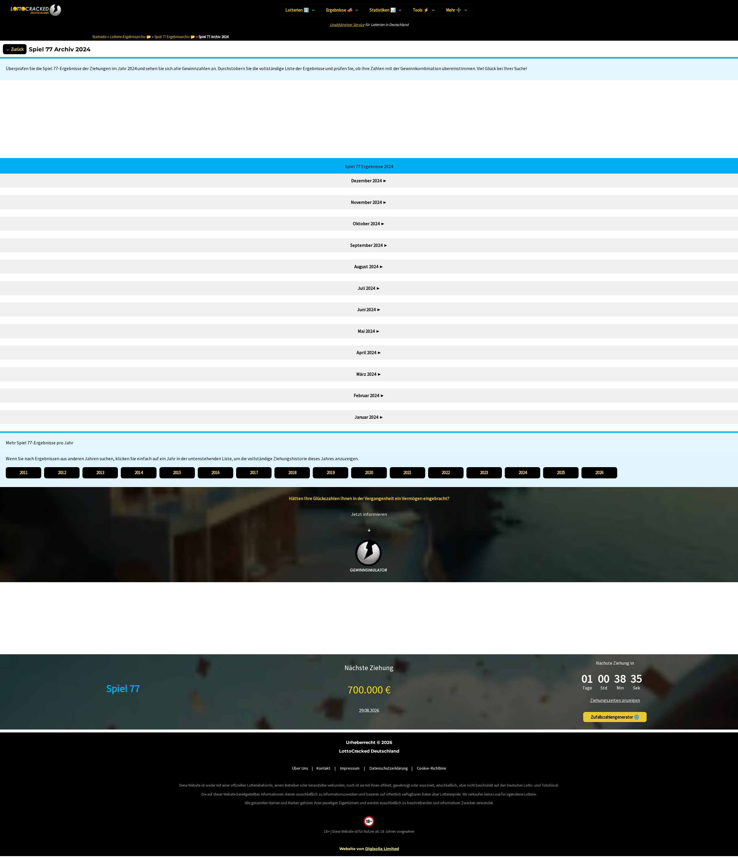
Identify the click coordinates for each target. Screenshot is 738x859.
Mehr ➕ (454, 10)
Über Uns (300, 768)
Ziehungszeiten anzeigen (615, 700)
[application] (312, 10)
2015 (177, 472)
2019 (331, 472)
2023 (484, 472)
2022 (446, 472)
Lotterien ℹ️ (297, 10)
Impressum (349, 768)
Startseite (99, 36)
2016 (215, 472)
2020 (369, 472)
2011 (24, 472)
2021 (407, 472)
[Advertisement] (369, 119)
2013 (100, 472)
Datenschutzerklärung (388, 768)
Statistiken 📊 (383, 10)
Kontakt (323, 768)
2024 (523, 472)
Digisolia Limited (382, 848)
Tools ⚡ (421, 10)
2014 (139, 472)
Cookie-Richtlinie (431, 768)
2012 (62, 472)
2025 (561, 472)
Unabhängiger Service (347, 24)
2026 (599, 472)
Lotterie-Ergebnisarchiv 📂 (130, 36)
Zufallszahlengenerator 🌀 (615, 717)
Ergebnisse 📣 (339, 10)
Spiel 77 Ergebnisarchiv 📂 (175, 36)
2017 (254, 472)
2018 (292, 472)
